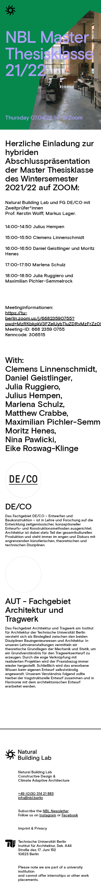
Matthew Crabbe (36, 413)
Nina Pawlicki (29, 440)
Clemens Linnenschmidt (50, 369)
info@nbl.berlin (30, 798)
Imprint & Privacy (32, 828)
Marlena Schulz (34, 405)
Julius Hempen (33, 396)
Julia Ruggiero (32, 387)
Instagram (47, 815)
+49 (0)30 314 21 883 (36, 794)
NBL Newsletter (56, 811)
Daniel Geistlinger (38, 378)
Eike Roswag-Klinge (41, 449)
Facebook (70, 815)
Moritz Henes (29, 431)
